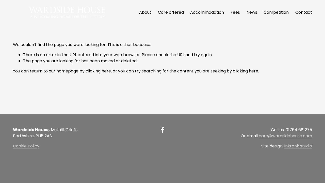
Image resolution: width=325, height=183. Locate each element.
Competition (276, 12)
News (252, 12)
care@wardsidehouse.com (285, 136)
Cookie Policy (26, 146)
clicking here (98, 71)
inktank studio (298, 146)
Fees (235, 12)
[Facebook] (162, 130)
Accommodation (207, 12)
